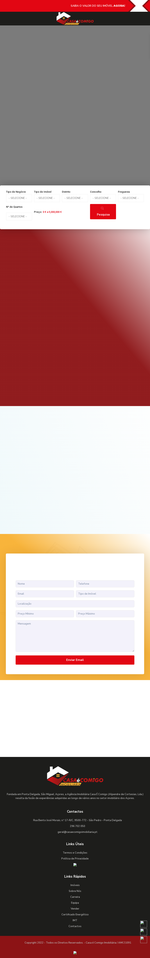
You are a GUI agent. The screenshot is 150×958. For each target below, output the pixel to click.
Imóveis (75, 885)
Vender (75, 908)
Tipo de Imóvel (42, 192)
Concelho (95, 192)
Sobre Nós (75, 891)
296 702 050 (77, 826)
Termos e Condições (75, 853)
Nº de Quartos (14, 207)
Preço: (38, 212)
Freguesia (124, 192)
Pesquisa (103, 214)
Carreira (75, 897)
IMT (75, 920)
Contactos (75, 926)
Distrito (66, 192)
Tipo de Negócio (16, 192)
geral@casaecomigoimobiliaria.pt (77, 832)
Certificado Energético (75, 914)
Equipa (75, 903)
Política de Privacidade (75, 858)
